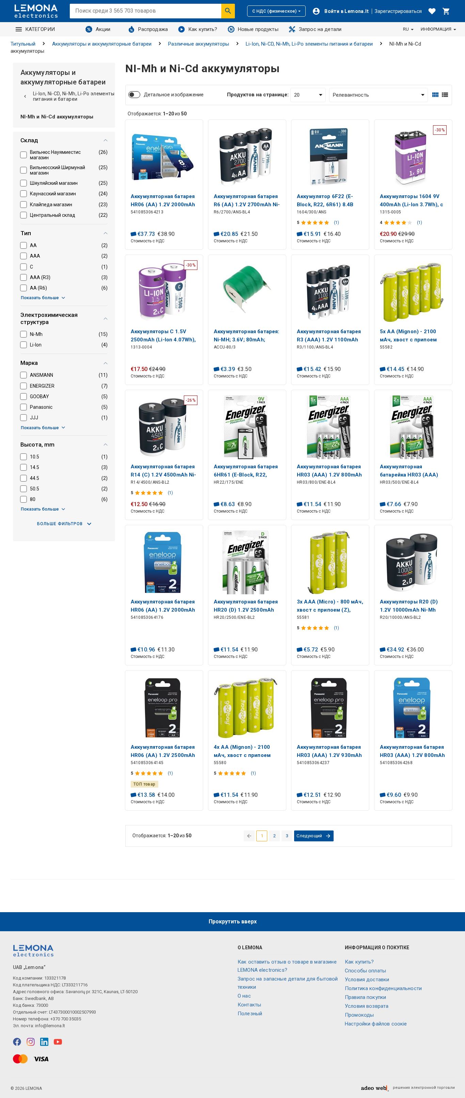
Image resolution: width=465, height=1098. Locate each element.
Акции (103, 29)
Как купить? (203, 29)
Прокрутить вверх (233, 921)
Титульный (23, 44)
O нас (244, 996)
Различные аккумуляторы (198, 44)
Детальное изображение (174, 95)
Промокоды (359, 1015)
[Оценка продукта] (315, 223)
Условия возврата (366, 1006)
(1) (336, 222)
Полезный (250, 1014)
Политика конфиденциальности (383, 988)
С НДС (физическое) (274, 11)
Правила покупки (365, 997)
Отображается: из (157, 113)
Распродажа (153, 29)
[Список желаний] (432, 11)
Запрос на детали (320, 29)
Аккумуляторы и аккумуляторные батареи (101, 44)
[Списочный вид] (445, 95)
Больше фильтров (60, 523)
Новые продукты (258, 29)
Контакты (249, 1005)
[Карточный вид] (435, 95)
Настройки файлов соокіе (376, 1024)
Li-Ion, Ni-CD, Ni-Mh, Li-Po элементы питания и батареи (309, 44)
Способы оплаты (365, 971)
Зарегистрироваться (398, 11)
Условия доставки (367, 979)
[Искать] (228, 11)
